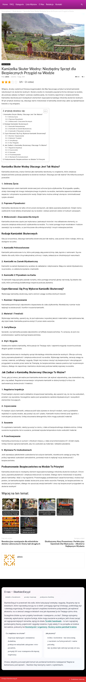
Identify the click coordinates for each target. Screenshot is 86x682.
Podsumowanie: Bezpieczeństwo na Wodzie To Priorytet (24, 159)
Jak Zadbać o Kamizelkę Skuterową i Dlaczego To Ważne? (26, 145)
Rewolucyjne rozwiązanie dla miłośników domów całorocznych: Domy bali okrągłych (21, 543)
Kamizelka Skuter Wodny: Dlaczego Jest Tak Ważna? (23, 114)
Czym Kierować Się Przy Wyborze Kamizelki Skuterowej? (25, 133)
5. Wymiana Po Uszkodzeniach (18, 157)
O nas (41, 4)
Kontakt (58, 4)
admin (7, 77)
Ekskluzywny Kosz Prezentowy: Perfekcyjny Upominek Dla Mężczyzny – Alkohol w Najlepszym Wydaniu (64, 544)
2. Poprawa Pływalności (15, 119)
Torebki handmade (53, 621)
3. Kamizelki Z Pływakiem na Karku (19, 131)
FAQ (12, 4)
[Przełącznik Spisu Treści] (44, 111)
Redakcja (49, 4)
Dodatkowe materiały (77, 679)
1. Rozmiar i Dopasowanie (16, 136)
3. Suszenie (11, 152)
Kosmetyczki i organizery (36, 627)
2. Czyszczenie (13, 150)
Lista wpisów (31, 4)
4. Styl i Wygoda (13, 143)
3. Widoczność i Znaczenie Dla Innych (20, 121)
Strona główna (6, 11)
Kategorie (20, 4)
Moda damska (17, 11)
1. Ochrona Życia (12, 117)
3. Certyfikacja (12, 140)
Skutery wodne (54, 627)
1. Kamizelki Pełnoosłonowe (16, 126)
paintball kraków (69, 627)
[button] (81, 4)
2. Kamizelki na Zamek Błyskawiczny (19, 129)
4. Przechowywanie (14, 154)
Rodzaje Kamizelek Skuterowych (16, 124)
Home (5, 4)
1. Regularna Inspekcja (15, 148)
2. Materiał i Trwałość (15, 138)
